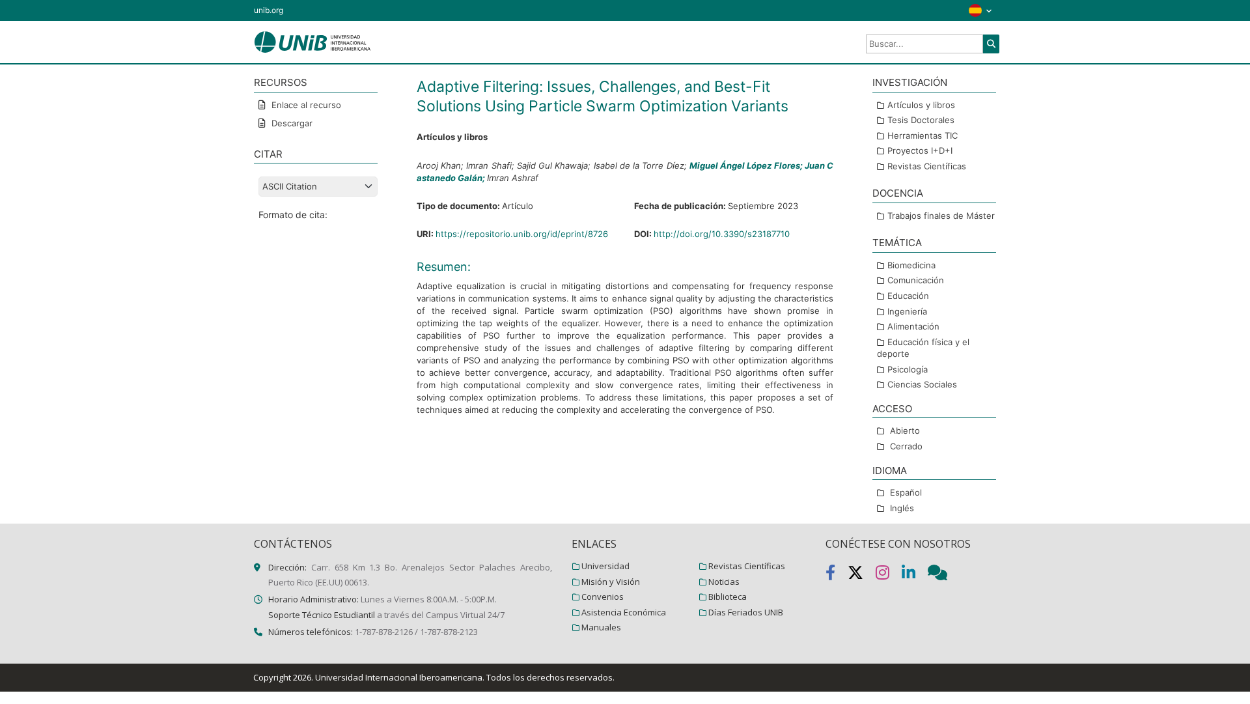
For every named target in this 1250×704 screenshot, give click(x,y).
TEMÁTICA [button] (897, 242)
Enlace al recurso (305, 105)
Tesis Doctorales (920, 120)
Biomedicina (911, 265)
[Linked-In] (915, 575)
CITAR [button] (268, 154)
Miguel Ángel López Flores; (747, 165)
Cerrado (906, 446)
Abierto (905, 430)
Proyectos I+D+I (919, 150)
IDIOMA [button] (889, 470)
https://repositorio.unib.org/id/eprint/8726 (522, 234)
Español (906, 492)
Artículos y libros (921, 105)
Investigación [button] (909, 82)
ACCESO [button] (892, 408)
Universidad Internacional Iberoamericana (398, 677)
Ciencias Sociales (922, 384)
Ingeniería (907, 311)
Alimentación (913, 326)
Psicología (907, 369)
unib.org (268, 10)
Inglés (902, 508)
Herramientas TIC (922, 135)
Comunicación (915, 280)
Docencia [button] (897, 193)
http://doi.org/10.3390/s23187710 (722, 234)
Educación (908, 295)
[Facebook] (837, 575)
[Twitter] (862, 575)
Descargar (290, 123)
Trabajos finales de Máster (941, 215)
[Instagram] (889, 575)
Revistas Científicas (926, 166)
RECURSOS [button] (280, 82)
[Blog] (943, 575)
